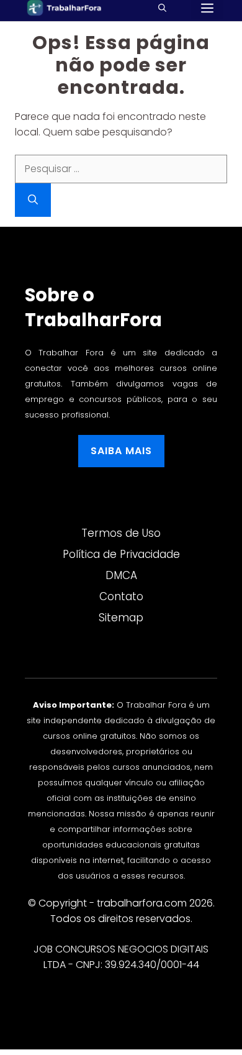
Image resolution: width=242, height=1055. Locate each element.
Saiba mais (121, 451)
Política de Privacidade (121, 554)
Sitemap (121, 617)
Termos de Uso (121, 533)
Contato (121, 596)
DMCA (121, 575)
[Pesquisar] (33, 200)
